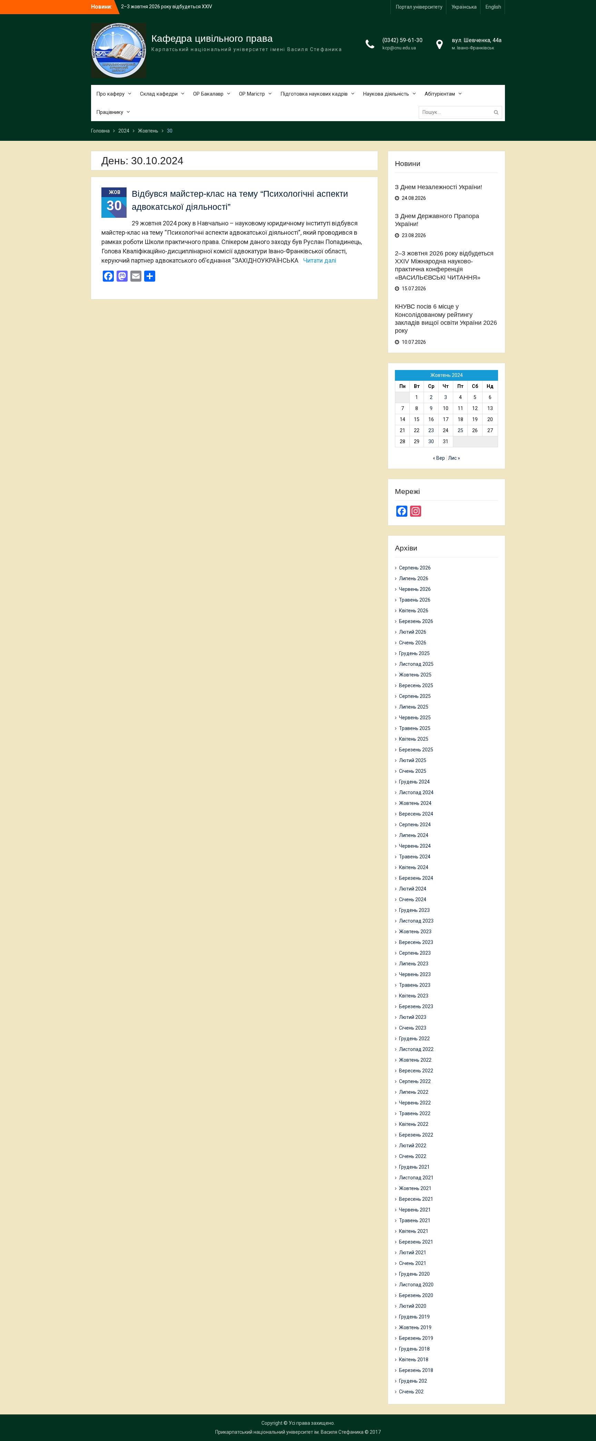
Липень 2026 (413, 578)
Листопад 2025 (416, 664)
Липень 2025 (413, 707)
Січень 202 (411, 1391)
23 (431, 430)
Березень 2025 (416, 749)
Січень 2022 (412, 1156)
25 (460, 430)
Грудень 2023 (414, 910)
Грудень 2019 (414, 1317)
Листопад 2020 (416, 1284)
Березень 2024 (416, 878)
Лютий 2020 (412, 1306)
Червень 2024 (415, 846)
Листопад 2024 (416, 792)
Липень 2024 (413, 835)
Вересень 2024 (416, 814)
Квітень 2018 (413, 1359)
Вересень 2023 (416, 942)
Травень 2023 (414, 985)
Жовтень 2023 (415, 931)
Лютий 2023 (412, 1017)
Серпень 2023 (415, 953)
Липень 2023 (413, 963)
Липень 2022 (413, 1092)
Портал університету (419, 7)
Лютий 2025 (412, 760)
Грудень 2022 (414, 1038)
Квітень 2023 (413, 996)
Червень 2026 (415, 589)
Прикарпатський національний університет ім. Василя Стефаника (289, 1432)
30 (431, 441)
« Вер (439, 458)
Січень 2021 (412, 1263)
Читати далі (319, 260)
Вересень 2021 (416, 1199)
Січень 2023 (412, 1028)
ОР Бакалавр (208, 94)
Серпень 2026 (415, 568)
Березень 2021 (416, 1242)
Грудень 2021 (414, 1167)
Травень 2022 (414, 1113)
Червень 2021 (415, 1210)
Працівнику (109, 112)
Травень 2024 (414, 856)
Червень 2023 (415, 974)
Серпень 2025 (415, 696)
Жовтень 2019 (415, 1327)
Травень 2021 (414, 1220)
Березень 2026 (416, 621)
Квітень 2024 (413, 867)
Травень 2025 (414, 728)
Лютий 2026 (412, 632)
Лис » (454, 458)
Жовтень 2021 (415, 1188)
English (493, 7)
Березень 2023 (416, 1006)
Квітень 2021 (413, 1231)
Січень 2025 (412, 771)
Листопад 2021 (416, 1177)
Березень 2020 (416, 1295)
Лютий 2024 (412, 889)
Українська (464, 7)
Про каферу (110, 94)
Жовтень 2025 (415, 675)
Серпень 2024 (415, 824)
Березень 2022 (416, 1135)
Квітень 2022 (413, 1124)
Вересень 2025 (416, 685)
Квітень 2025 (413, 739)
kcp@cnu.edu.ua (399, 47)
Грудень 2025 (414, 653)
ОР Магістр (252, 94)
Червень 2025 (415, 717)
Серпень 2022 (415, 1081)
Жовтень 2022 (415, 1060)
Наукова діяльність (386, 94)
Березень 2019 (416, 1338)
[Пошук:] (462, 112)
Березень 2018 (416, 1370)
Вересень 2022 (416, 1070)
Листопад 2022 (416, 1049)
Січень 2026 (412, 642)
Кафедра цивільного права (212, 38)
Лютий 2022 (412, 1145)
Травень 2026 (414, 600)
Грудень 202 (413, 1381)
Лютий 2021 (412, 1252)
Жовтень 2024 (415, 803)
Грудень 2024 (414, 782)
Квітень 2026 (413, 610)
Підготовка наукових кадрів (314, 94)
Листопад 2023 (416, 921)
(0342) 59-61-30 (403, 40)
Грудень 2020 (414, 1274)
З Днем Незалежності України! (155, 6)
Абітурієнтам (440, 94)
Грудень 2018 (414, 1349)
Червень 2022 (415, 1103)
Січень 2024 (412, 899)
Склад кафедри (159, 94)
